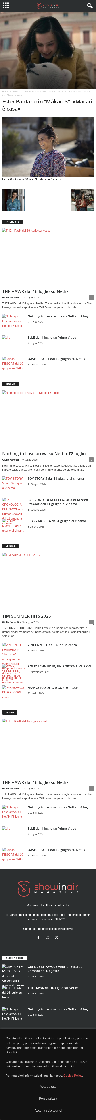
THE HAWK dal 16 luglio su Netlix (35, 291)
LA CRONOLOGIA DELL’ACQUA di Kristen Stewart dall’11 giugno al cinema (58, 502)
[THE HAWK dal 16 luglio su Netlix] (48, 257)
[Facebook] (39, 938)
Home (5, 91)
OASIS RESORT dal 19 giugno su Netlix (56, 359)
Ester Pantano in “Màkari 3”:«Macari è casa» (36, 91)
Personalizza (48, 1098)
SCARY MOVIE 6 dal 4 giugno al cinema (57, 521)
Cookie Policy (72, 1075)
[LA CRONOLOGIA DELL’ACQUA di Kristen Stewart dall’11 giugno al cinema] (13, 512)
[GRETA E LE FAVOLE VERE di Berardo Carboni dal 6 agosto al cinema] (13, 976)
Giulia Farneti (10, 297)
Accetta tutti (48, 1086)
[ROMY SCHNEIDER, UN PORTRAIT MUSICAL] (13, 673)
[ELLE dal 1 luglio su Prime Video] (13, 343)
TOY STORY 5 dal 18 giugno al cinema (56, 478)
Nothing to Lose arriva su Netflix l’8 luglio (60, 316)
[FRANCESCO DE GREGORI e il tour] (13, 693)
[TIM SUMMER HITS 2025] (48, 582)
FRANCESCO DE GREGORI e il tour (53, 687)
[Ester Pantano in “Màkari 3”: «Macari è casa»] (48, 147)
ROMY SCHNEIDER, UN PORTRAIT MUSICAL (60, 666)
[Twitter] (57, 938)
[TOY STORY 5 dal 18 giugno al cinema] (13, 484)
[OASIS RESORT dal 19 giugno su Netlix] (13, 365)
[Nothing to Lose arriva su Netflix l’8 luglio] (13, 322)
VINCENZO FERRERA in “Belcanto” (53, 645)
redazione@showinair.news (55, 928)
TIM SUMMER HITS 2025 (26, 616)
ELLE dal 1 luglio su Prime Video (52, 337)
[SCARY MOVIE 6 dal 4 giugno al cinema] (13, 527)
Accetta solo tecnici (48, 1110)
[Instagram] (48, 938)
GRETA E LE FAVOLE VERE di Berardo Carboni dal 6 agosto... (55, 968)
